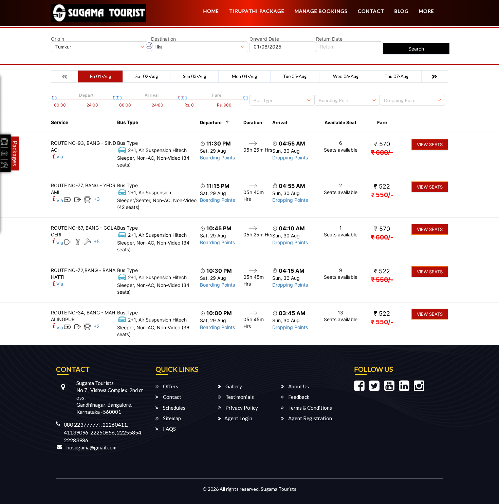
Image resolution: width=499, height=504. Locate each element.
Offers (170, 386)
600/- (382, 152)
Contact (371, 11)
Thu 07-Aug (396, 76)
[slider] (53, 97)
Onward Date (264, 39)
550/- (382, 194)
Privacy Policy (241, 408)
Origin (57, 39)
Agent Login (238, 418)
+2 (96, 326)
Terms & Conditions (309, 408)
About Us (298, 386)
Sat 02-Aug (146, 76)
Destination (163, 39)
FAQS (169, 429)
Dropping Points (290, 157)
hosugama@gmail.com (91, 447)
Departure (211, 122)
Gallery (233, 386)
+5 (97, 241)
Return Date (329, 39)
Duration (252, 122)
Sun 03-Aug (194, 76)
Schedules (173, 408)
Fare (382, 122)
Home (211, 11)
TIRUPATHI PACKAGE (256, 11)
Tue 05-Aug (295, 76)
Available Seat (340, 122)
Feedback (298, 397)
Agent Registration (309, 418)
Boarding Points (217, 157)
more (426, 11)
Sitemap (171, 418)
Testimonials (239, 397)
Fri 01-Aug (100, 76)
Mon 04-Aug (244, 76)
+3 (97, 199)
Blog (401, 11)
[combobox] (282, 100)
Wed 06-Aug (345, 76)
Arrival (279, 122)
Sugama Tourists (278, 489)
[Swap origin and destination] (149, 45)
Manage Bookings (321, 11)
